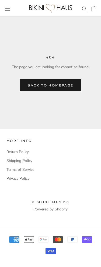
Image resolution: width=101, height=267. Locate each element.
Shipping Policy (19, 160)
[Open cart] (94, 8)
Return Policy (17, 151)
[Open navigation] (7, 8)
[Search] (84, 8)
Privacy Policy (17, 178)
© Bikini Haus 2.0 (50, 202)
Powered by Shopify (50, 209)
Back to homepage (50, 85)
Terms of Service (20, 169)
